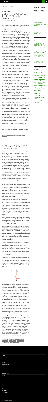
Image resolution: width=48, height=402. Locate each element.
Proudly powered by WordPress (7, 400)
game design (38, 85)
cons (39, 75)
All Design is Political (38, 22)
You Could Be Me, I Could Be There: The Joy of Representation (39, 32)
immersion (22, 339)
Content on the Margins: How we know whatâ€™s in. (40, 28)
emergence (11, 135)
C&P (35, 74)
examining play (39, 82)
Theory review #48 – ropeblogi (40, 47)
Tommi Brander (37, 60)
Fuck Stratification (37, 20)
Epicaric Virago (8, 295)
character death (42, 74)
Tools (3, 377)
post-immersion (6, 342)
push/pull (36, 98)
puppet (12, 342)
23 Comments (14, 148)
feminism (35, 83)
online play (41, 93)
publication (43, 97)
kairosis (44, 90)
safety (45, 98)
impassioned (17, 135)
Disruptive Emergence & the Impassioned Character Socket (15, 16)
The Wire (4, 136)
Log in (3, 388)
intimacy (41, 90)
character (5, 135)
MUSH (39, 93)
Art (42, 72)
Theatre (3, 375)
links (3, 366)
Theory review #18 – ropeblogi (40, 51)
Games (3, 362)
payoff (40, 95)
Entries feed (4, 390)
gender (40, 87)
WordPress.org (5, 394)
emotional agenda (12, 339)
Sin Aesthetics (5, 1)
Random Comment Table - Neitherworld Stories (39, 56)
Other (36, 95)
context (42, 75)
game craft (40, 83)
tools (38, 102)
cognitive (36, 75)
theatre (35, 102)
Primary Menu (46, 1)
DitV (39, 77)
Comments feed (5, 392)
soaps (35, 100)
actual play (38, 72)
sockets (22, 135)
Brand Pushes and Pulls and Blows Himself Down (40, 45)
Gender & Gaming (5, 364)
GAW (37, 87)
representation (41, 98)
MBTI (35, 93)
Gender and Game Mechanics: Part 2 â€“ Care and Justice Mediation (40, 61)
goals (43, 87)
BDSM (44, 72)
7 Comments (14, 20)
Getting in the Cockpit (14, 146)
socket (37, 100)
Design (3, 355)
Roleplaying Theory (6, 11)
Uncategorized (5, 380)
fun (37, 83)
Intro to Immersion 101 (39, 48)
